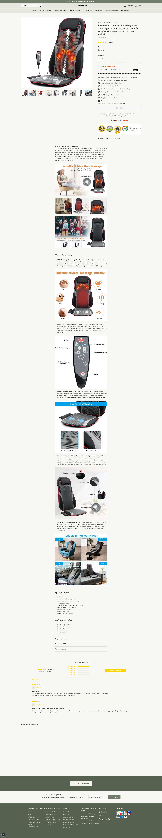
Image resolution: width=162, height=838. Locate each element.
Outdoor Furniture (45, 10)
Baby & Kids (98, 10)
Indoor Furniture (60, 10)
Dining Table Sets (69, 822)
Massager (115, 22)
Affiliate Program (51, 822)
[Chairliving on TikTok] (112, 819)
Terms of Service (33, 826)
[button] (102, 42)
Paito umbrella (68, 817)
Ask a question (61, 649)
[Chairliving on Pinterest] (109, 819)
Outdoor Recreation (75, 10)
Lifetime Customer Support (90, 823)
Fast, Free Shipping (87, 821)
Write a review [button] (115, 670)
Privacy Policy (50, 817)
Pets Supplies (125, 10)
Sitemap (48, 825)
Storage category (68, 819)
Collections (107, 22)
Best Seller (67, 812)
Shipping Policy (61, 639)
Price (100, 47)
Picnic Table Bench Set (70, 825)
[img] (36, 684)
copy (135, 70)
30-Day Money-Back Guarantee (87, 817)
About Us (31, 814)
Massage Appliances (112, 10)
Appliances (88, 10)
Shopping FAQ (60, 644)
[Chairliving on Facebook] (103, 819)
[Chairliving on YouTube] (106, 819)
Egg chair (66, 814)
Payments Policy (51, 812)
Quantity (101, 55)
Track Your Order (33, 819)
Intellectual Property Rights (34, 823)
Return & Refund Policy (53, 819)
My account (67, 827)
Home (34, 10)
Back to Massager (82, 783)
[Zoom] (56, 52)
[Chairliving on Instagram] (99, 819)
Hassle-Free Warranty (88, 814)
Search (30, 812)
